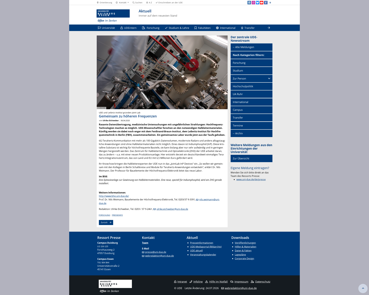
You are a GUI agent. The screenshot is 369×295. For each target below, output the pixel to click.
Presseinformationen (201, 242)
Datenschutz (262, 281)
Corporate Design (244, 258)
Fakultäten (204, 28)
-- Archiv (238, 133)
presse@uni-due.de (155, 252)
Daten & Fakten (243, 250)
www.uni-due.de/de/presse (251, 179)
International (228, 28)
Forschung (153, 28)
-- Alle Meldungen (243, 47)
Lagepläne (240, 254)
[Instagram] (253, 2)
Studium (238, 70)
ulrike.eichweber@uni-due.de (172, 209)
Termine (238, 125)
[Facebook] (266, 2)
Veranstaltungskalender (203, 254)
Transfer (249, 28)
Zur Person (239, 78)
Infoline (198, 281)
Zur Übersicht (241, 158)
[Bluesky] (257, 2)
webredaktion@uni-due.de (159, 255)
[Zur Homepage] (113, 15)
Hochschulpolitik (243, 86)
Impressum (241, 281)
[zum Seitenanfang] (363, 288)
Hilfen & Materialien (245, 246)
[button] (122, 2)
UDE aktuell (196, 250)
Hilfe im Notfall (218, 281)
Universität (108, 28)
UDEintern (130, 28)
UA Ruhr (238, 94)
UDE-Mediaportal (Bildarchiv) (206, 246)
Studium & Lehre (179, 28)
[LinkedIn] (249, 2)
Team (145, 242)
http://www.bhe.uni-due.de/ (114, 196)
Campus (238, 110)
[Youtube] (261, 2)
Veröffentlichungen (245, 242)
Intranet (182, 281)
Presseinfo (117, 215)
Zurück (104, 222)
